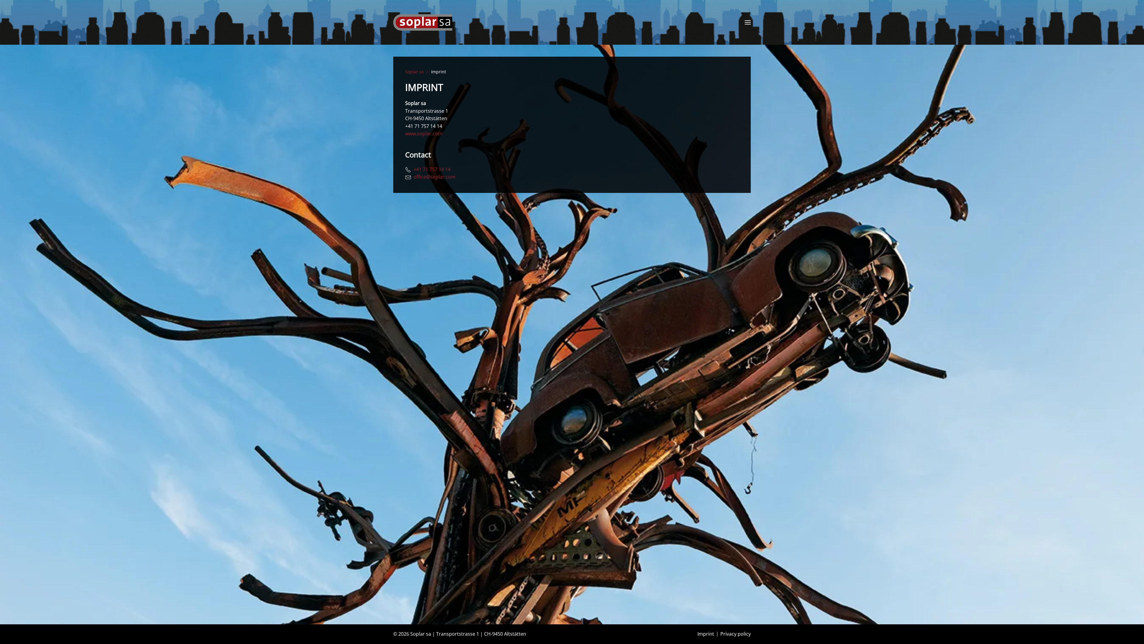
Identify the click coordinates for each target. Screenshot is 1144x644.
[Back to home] (423, 22)
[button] (748, 22)
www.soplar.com (423, 133)
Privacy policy (735, 634)
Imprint (705, 634)
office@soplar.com (433, 177)
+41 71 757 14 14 (430, 169)
